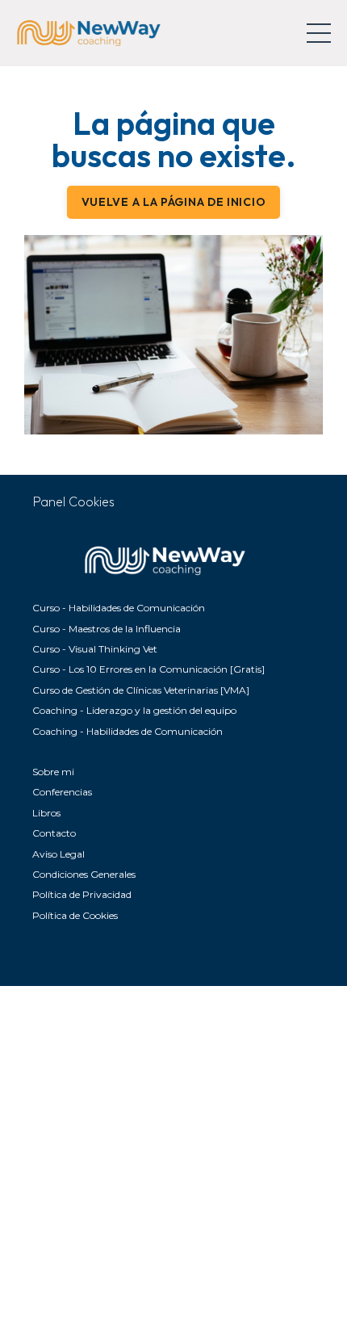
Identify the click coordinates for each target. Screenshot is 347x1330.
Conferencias (62, 792)
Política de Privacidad (82, 894)
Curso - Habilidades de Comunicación (118, 608)
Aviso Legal (58, 854)
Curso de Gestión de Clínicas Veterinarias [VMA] (140, 690)
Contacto (54, 833)
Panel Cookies (74, 501)
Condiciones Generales (84, 874)
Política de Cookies (75, 915)
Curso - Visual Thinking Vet (94, 649)
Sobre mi (53, 772)
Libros (46, 813)
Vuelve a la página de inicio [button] (174, 202)
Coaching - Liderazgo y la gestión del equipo (134, 710)
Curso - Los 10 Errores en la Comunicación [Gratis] (148, 669)
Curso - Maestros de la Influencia (106, 629)
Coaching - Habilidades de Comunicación (127, 731)
